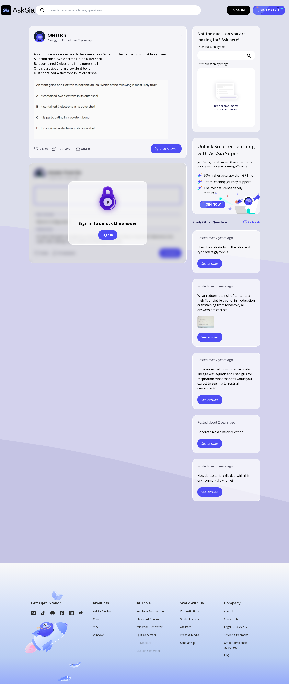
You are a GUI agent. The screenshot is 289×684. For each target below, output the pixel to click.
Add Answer (169, 149)
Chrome (98, 619)
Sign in (107, 235)
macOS (97, 627)
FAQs (227, 655)
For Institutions (190, 611)
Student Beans (189, 619)
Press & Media (189, 635)
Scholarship (187, 643)
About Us (230, 611)
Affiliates (185, 627)
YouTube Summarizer (150, 611)
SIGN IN (239, 10)
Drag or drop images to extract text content (226, 107)
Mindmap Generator (149, 627)
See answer (209, 263)
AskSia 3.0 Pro (102, 611)
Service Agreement (236, 635)
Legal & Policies (234, 627)
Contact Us (231, 619)
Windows (99, 635)
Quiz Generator (146, 635)
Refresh (254, 222)
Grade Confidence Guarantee (235, 645)
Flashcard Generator (150, 619)
